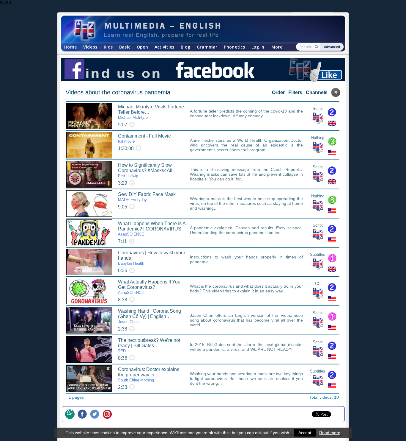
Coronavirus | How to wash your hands (151, 258)
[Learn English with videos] (197, 29)
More (276, 47)
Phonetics (234, 47)
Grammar (207, 47)
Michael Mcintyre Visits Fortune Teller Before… (151, 112)
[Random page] (335, 95)
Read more (329, 432)
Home (70, 47)
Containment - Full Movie (144, 138)
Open (142, 47)
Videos (90, 47)
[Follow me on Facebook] (84, 414)
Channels (317, 92)
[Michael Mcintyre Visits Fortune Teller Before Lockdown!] (89, 116)
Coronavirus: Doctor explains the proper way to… (148, 374)
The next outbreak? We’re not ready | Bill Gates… (149, 345)
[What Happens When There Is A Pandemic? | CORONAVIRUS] (89, 232)
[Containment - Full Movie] (89, 145)
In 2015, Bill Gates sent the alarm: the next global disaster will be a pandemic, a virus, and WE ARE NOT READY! (246, 347)
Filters (295, 92)
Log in (258, 47)
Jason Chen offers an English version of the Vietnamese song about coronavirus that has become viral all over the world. (246, 320)
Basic (124, 47)
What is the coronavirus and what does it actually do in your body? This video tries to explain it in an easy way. (246, 288)
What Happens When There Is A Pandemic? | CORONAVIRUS (151, 228)
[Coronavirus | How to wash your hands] (89, 262)
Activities (164, 47)
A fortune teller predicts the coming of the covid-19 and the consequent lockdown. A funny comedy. (246, 113)
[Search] (317, 47)
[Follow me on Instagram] (109, 414)
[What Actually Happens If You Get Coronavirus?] (89, 291)
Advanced (332, 46)
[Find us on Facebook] (203, 70)
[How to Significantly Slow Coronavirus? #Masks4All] (89, 174)
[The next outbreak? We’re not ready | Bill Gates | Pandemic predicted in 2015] (89, 349)
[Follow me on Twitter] (96, 414)
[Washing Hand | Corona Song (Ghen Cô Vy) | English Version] (89, 320)
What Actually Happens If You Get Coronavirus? (149, 287)
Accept (304, 432)
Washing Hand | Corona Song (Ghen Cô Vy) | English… (149, 316)
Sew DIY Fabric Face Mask (147, 197)
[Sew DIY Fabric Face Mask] (89, 203)
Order (278, 92)
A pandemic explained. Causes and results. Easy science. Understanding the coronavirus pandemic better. (246, 230)
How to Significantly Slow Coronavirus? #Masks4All (145, 170)
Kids (108, 47)
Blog (185, 47)
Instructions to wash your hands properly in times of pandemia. (246, 259)
